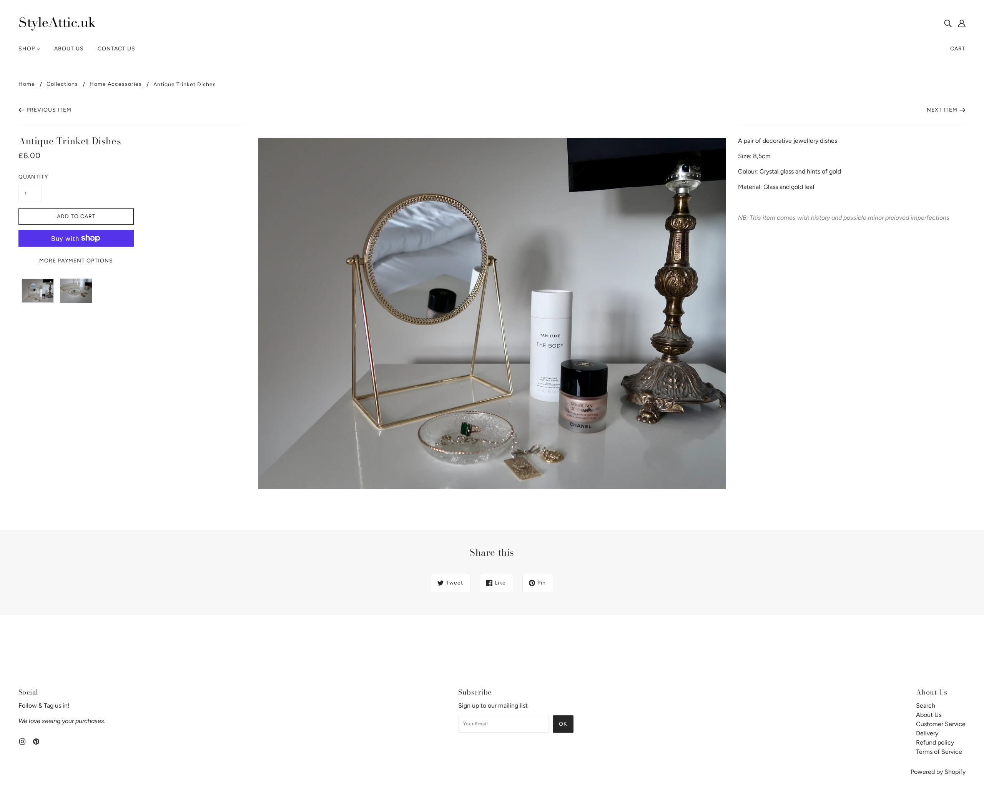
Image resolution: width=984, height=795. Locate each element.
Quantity (30, 177)
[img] (948, 23)
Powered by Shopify (938, 771)
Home (26, 84)
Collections (62, 84)
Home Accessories (116, 84)
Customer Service (941, 724)
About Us (928, 714)
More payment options (76, 260)
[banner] (56, 22)
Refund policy (935, 742)
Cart (958, 48)
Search (925, 705)
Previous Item (49, 110)
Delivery (927, 733)
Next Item (942, 110)
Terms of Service (939, 751)
